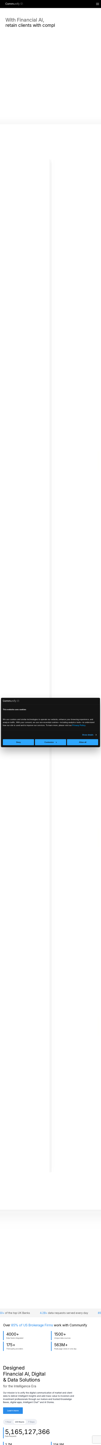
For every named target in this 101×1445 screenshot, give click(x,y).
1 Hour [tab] (8, 1422)
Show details (87, 735)
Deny (18, 742)
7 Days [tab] (31, 1422)
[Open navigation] (97, 3)
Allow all (82, 742)
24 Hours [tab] (19, 1422)
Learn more (13, 1410)
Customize (49, 742)
